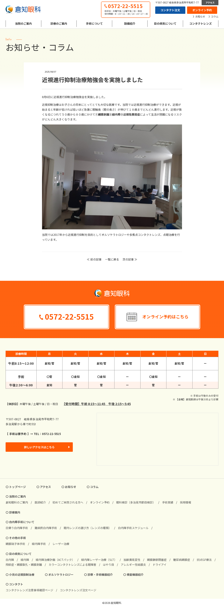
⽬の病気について (165, 23)
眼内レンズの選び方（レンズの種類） (87, 528)
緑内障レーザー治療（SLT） (99, 560)
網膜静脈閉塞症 (157, 560)
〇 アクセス (43, 487)
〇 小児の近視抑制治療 (20, 574)
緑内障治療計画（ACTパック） (55, 560)
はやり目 (108, 564)
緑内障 (25, 560)
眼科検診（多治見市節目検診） (135, 502)
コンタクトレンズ (200, 23)
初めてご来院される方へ (67, 502)
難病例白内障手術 (46, 528)
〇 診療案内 (13, 512)
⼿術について (94, 23)
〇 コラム (93, 487)
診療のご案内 (58, 23)
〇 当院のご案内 (16, 496)
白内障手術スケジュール (133, 528)
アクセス (210, 2)
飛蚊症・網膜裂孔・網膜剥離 (24, 564)
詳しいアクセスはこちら (39, 447)
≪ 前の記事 (94, 259)
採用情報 (185, 502)
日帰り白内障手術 (17, 528)
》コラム (213, 16)
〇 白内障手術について (20, 522)
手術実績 (167, 502)
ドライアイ (159, 564)
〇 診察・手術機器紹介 (98, 574)
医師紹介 (40, 502)
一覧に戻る (112, 259)
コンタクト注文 (170, 10)
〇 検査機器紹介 (133, 574)
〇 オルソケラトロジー (59, 574)
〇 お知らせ (68, 487)
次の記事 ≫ (129, 259)
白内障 (10, 560)
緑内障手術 (39, 544)
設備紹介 (129, 23)
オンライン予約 (202, 10)
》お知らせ (199, 16)
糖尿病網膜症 (181, 560)
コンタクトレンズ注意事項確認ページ (29, 590)
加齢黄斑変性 (132, 560)
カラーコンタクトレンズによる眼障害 (72, 564)
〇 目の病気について (18, 554)
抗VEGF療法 (204, 560)
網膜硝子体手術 (15, 544)
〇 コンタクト (14, 584)
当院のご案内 (23, 23)
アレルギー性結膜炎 (133, 564)
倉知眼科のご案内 (17, 502)
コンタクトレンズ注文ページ (78, 590)
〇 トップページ (16, 487)
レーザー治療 (60, 544)
